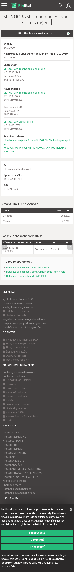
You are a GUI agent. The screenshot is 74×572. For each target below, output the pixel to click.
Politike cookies (30, 558)
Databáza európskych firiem (19, 492)
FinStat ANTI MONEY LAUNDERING (22, 468)
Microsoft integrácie (14, 480)
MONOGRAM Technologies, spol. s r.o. (25, 68)
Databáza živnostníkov (19, 311)
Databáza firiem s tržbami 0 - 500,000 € (26, 276)
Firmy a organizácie (17, 347)
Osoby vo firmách (16, 315)
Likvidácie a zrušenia (46, 33)
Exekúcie (11, 384)
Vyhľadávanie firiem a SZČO (19, 299)
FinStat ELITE (10, 444)
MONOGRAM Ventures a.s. (18, 121)
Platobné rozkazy (16, 392)
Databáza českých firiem (17, 488)
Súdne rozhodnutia (17, 396)
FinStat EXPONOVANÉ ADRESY (20, 476)
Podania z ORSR (15, 412)
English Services (12, 485)
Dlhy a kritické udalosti (18, 380)
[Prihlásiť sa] (69, 5)
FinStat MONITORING (14, 452)
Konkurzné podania (14, 376)
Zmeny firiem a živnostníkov (22, 416)
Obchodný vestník (16, 408)
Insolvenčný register (17, 359)
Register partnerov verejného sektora (24, 319)
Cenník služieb (11, 432)
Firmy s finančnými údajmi (17, 303)
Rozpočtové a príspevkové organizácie (25, 323)
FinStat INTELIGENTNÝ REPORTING (22, 472)
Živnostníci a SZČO (16, 351)
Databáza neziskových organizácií (22, 327)
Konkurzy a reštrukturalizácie (19, 372)
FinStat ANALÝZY (12, 464)
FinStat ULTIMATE (13, 440)
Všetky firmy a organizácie (18, 307)
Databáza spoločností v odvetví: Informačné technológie (35, 271)
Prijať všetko (37, 533)
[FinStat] (21, 7)
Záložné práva (14, 400)
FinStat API (9, 456)
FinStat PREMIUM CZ (14, 436)
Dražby (10, 420)
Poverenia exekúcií (16, 388)
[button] (61, 5)
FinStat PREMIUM (13, 448)
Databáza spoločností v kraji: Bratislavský (27, 267)
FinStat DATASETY (13, 460)
